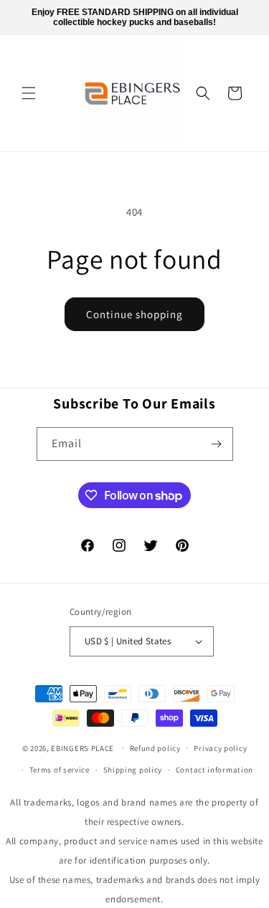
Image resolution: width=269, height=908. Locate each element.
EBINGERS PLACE (82, 747)
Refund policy (155, 748)
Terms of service (59, 770)
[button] (28, 93)
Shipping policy (133, 770)
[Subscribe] (216, 444)
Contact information (214, 770)
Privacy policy (220, 748)
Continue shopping (134, 314)
